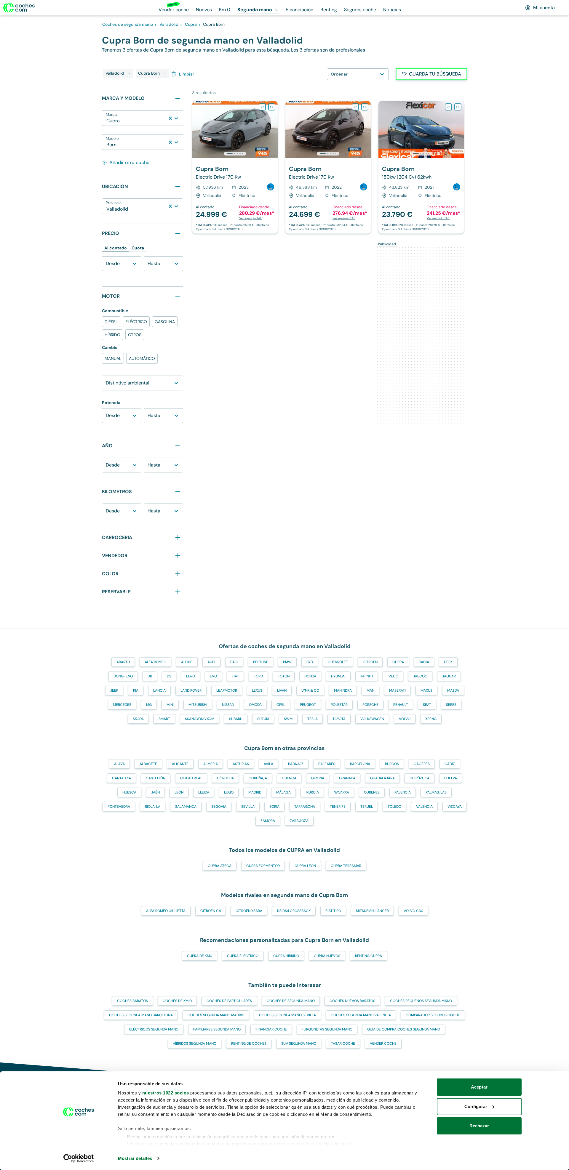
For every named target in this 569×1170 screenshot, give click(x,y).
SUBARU (235, 719)
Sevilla (248, 806)
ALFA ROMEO (155, 662)
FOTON (284, 676)
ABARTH (123, 662)
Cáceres (422, 764)
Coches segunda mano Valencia (361, 1015)
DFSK (448, 662)
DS (169, 676)
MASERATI (397, 690)
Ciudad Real (191, 778)
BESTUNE (260, 662)
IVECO (393, 676)
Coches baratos (132, 1000)
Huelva (450, 778)
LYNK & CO (310, 690)
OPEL (280, 704)
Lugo (229, 792)
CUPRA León (305, 865)
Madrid (254, 792)
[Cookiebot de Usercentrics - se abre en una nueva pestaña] (79, 1158)
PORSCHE (370, 704)
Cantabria (121, 778)
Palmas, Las (436, 792)
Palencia (402, 792)
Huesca (129, 792)
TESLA (312, 719)
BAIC (234, 662)
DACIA (424, 662)
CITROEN (370, 662)
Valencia (424, 806)
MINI (170, 704)
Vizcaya (454, 806)
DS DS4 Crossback (294, 910)
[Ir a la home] (19, 7)
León (179, 792)
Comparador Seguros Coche (433, 1015)
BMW (287, 662)
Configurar (475, 1106)
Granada (347, 778)
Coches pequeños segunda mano (421, 1000)
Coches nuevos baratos (352, 1000)
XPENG (431, 719)
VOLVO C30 (413, 910)
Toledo (394, 806)
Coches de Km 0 (177, 1000)
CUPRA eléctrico (242, 955)
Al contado (115, 248)
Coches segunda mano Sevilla (287, 1015)
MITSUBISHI (197, 704)
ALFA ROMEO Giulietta (166, 910)
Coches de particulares (229, 1000)
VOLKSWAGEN (372, 719)
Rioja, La (152, 806)
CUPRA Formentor (263, 865)
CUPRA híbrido (286, 955)
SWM (288, 719)
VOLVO (404, 719)
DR (150, 676)
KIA (135, 690)
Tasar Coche (343, 1043)
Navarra (341, 792)
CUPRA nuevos (327, 955)
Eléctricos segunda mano (153, 1029)
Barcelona (360, 764)
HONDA (310, 676)
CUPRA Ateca (219, 865)
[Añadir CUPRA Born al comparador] (271, 106)
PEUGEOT (308, 704)
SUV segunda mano (298, 1043)
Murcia (312, 792)
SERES (451, 704)
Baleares (326, 764)
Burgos (392, 764)
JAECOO (420, 676)
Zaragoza (299, 820)
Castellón (155, 778)
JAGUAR (449, 676)
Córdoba (225, 778)
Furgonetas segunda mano (327, 1029)
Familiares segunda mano (217, 1029)
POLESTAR (339, 704)
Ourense (372, 792)
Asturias (241, 764)
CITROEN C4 (210, 910)
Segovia (218, 806)
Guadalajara (382, 778)
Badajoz (295, 764)
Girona (317, 778)
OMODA (255, 704)
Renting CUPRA (368, 955)
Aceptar (479, 1086)
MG (149, 704)
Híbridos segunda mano (194, 1043)
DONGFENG (123, 676)
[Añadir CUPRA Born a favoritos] (262, 106)
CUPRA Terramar (346, 865)
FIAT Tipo (333, 910)
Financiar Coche (271, 1029)
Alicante (180, 764)
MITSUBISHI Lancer (372, 910)
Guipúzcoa (419, 778)
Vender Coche (383, 1043)
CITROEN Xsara (249, 910)
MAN (370, 690)
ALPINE (187, 662)
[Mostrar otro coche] (234, 154)
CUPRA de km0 (199, 955)
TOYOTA (339, 719)
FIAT (235, 676)
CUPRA (398, 662)
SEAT (427, 704)
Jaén (155, 792)
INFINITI (366, 676)
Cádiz (450, 764)
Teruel (366, 806)
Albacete (148, 764)
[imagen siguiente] (273, 129)
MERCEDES (122, 704)
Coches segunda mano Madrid (216, 1015)
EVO (213, 676)
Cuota (138, 248)
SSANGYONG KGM (199, 719)
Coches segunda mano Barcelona (141, 1015)
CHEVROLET (338, 662)
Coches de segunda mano (291, 1000)
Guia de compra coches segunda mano (403, 1029)
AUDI (211, 662)
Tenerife (338, 806)
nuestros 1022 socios (165, 1092)
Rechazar (479, 1125)
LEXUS (257, 690)
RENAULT (400, 704)
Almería (210, 764)
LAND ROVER (191, 690)
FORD (258, 676)
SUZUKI (263, 719)
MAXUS (426, 690)
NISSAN (228, 704)
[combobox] (107, 120)
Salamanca (185, 806)
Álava (119, 764)
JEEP (114, 690)
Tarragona (304, 806)
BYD (309, 662)
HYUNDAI (338, 676)
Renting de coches (248, 1043)
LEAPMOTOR (226, 690)
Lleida (203, 792)
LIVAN (282, 690)
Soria (274, 806)
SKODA (138, 719)
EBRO (190, 676)
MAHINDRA (343, 690)
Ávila (268, 764)
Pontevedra (119, 806)
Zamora (267, 820)
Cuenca (289, 778)
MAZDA (453, 690)
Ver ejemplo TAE (250, 218)
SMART (164, 719)
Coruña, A (258, 778)
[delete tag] (129, 73)
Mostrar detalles (135, 1158)
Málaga (283, 792)
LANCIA (159, 690)
